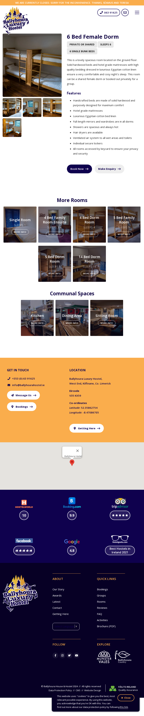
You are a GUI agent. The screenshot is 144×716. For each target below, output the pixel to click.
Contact (57, 607)
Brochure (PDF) (106, 626)
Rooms (101, 601)
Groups (101, 595)
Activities (102, 620)
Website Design (92, 690)
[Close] (77, 451)
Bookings (102, 589)
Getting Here (61, 614)
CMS (78, 690)
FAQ (99, 614)
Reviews (102, 607)
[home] (16, 21)
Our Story (58, 589)
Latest (56, 601)
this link (124, 707)
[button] (137, 12)
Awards (57, 595)
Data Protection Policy (60, 690)
